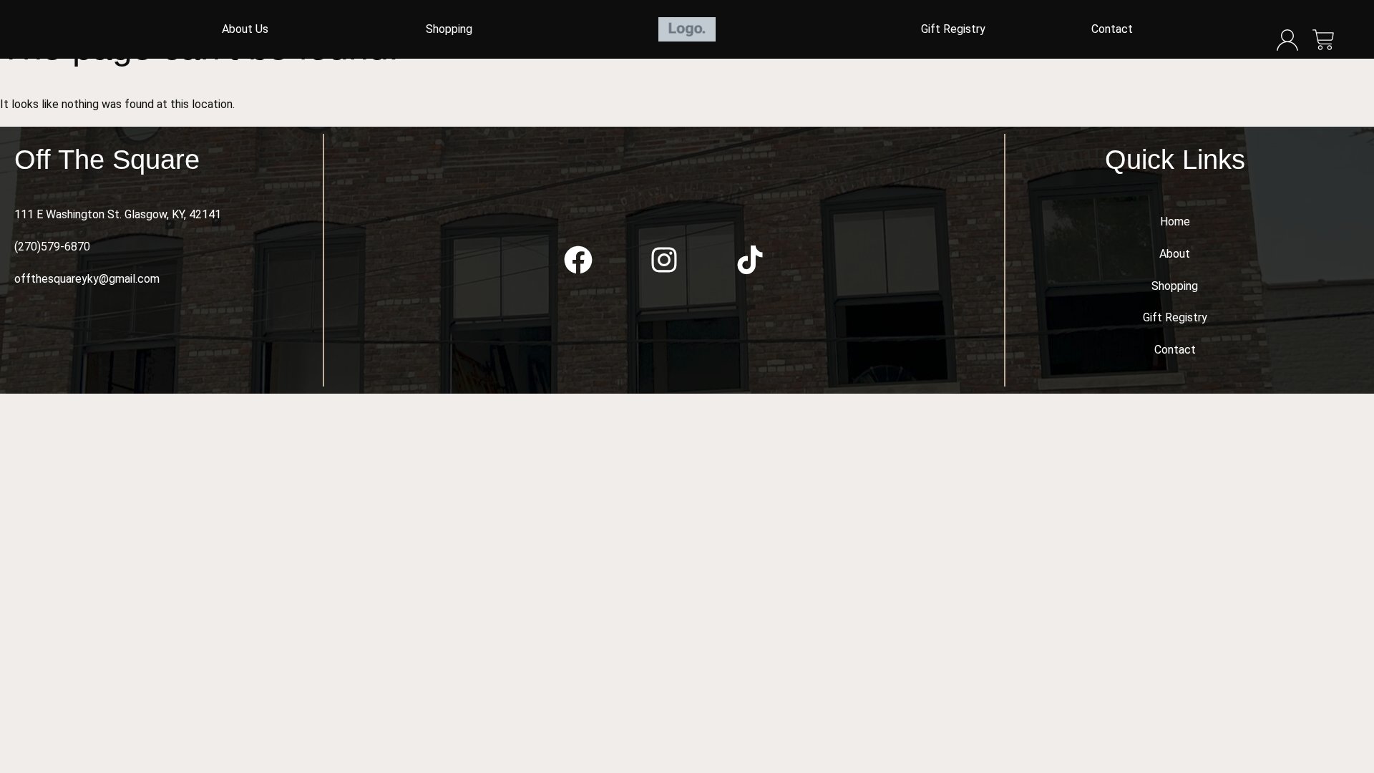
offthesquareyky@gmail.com (87, 279)
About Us (245, 29)
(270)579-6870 (52, 246)
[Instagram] (664, 259)
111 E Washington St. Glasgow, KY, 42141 (117, 214)
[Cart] (1323, 41)
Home (1175, 221)
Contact (1112, 29)
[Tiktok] (750, 259)
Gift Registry (953, 29)
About (1174, 254)
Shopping (449, 29)
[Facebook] (578, 259)
